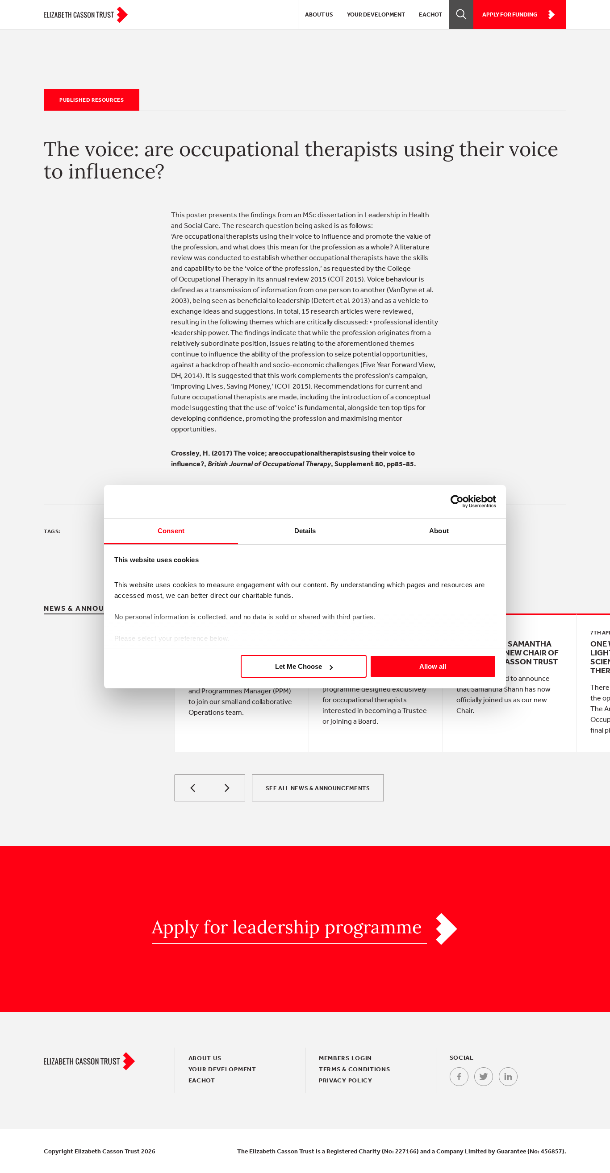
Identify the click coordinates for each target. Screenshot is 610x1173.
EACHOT (430, 14)
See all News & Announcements (318, 788)
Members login (345, 1058)
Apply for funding (509, 14)
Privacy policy (345, 1080)
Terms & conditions (354, 1069)
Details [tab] (305, 531)
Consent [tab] (171, 531)
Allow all (432, 666)
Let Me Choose (298, 666)
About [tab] (439, 531)
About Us (319, 14)
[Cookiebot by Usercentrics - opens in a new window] (457, 501)
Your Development (376, 14)
